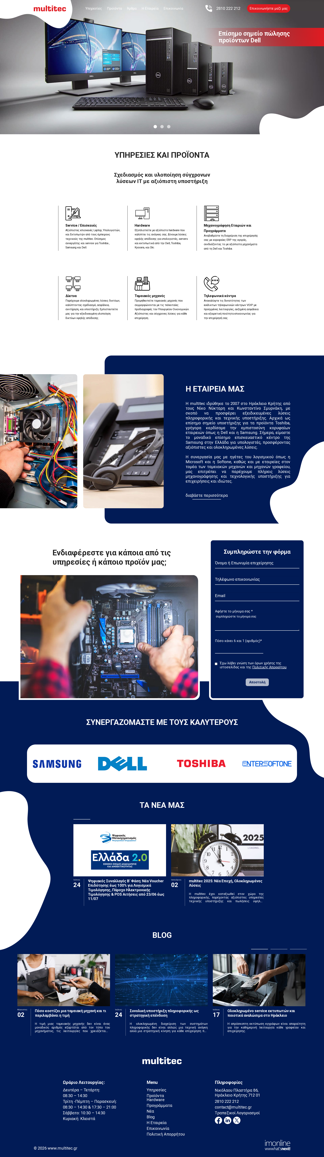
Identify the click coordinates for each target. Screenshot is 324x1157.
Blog (151, 1117)
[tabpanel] (162, 63)
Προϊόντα (114, 8)
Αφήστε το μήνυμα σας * (234, 611)
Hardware (156, 1099)
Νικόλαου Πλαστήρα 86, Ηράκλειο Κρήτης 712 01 (237, 1093)
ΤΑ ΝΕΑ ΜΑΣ (162, 805)
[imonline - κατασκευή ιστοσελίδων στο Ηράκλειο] (277, 1144)
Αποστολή (257, 682)
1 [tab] (155, 126)
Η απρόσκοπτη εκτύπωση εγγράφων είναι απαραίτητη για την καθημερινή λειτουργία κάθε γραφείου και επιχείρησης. (266, 1027)
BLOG (162, 935)
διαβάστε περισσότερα (207, 495)
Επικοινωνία (173, 8)
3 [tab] (168, 126)
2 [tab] (162, 126)
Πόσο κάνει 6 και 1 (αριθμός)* (238, 641)
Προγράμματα (159, 1105)
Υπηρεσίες (93, 8)
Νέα (150, 1111)
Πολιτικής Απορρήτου (269, 667)
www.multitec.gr (62, 1148)
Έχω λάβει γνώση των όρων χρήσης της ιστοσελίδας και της (253, 665)
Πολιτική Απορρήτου (166, 1134)
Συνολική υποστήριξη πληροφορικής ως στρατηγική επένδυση (164, 1013)
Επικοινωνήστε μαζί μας (269, 8)
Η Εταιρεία (150, 8)
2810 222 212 (227, 1101)
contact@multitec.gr (233, 1107)
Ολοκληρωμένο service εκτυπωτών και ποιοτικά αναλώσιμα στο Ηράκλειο (261, 1013)
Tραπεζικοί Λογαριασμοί (237, 1113)
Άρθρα (132, 8)
